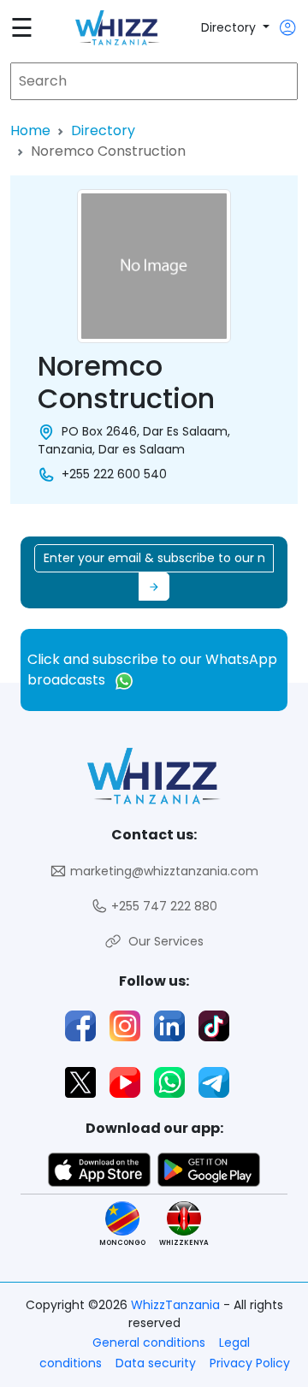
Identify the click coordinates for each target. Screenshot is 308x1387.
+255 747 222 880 (162, 906)
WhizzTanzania (177, 1304)
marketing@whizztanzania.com (162, 871)
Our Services (162, 941)
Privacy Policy (250, 1363)
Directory (230, 27)
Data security (156, 1363)
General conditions (148, 1342)
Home (30, 130)
